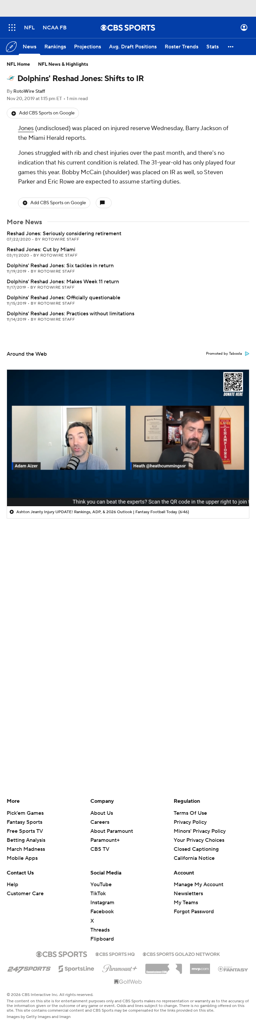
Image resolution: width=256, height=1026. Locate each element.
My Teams (186, 902)
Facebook (102, 911)
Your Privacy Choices (199, 840)
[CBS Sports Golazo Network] (181, 953)
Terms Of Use (190, 813)
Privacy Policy (190, 822)
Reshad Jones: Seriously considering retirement (64, 233)
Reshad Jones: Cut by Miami (41, 249)
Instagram (102, 902)
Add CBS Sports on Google (47, 113)
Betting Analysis (26, 840)
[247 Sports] (29, 967)
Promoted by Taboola (224, 353)
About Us (101, 813)
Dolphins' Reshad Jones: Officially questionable (63, 297)
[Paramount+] (119, 967)
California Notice (194, 858)
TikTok (98, 893)
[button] (12, 27)
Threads (100, 930)
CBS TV (99, 849)
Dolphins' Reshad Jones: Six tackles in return (60, 265)
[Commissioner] (163, 966)
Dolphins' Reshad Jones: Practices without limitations (70, 313)
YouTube (101, 884)
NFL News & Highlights (63, 64)
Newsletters (188, 893)
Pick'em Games (25, 813)
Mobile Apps (22, 858)
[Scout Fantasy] (233, 968)
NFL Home (18, 64)
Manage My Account (198, 884)
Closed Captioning (196, 849)
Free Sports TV (25, 831)
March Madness (26, 849)
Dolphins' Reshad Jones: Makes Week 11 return (63, 281)
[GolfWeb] (128, 982)
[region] (128, 438)
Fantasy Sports (24, 822)
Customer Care (25, 893)
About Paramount (111, 831)
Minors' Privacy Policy (200, 831)
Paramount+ (105, 840)
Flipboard (102, 939)
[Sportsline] (76, 967)
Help (12, 884)
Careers (99, 822)
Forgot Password (194, 911)
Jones (26, 128)
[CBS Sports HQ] (115, 953)
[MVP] (200, 966)
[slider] (128, 487)
